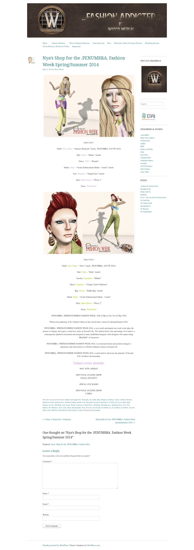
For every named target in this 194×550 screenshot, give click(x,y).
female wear (81, 402)
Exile (142, 152)
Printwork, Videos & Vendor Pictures (128, 43)
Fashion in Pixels (48, 402)
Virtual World (62, 410)
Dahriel (123, 399)
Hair (124, 402)
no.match (143, 163)
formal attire (103, 402)
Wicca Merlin (58, 69)
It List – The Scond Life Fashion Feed (153, 197)
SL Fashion (124, 407)
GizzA (120, 402)
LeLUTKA (144, 155)
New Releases (53, 407)
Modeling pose (106, 405)
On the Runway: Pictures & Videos (56, 46)
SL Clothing (116, 407)
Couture (116, 399)
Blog (98, 399)
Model (73, 405)
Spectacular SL (145, 206)
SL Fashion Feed (146, 203)
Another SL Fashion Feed (149, 186)
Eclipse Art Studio (146, 149)
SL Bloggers (144, 209)
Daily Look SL (145, 192)
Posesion (89, 407)
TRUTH (54, 410)
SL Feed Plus (145, 200)
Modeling (97, 405)
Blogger (103, 399)
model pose (80, 405)
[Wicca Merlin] (97, 20)
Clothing (110, 399)
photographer (76, 407)
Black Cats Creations (147, 138)
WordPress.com (93, 545)
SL (110, 407)
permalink (96, 410)
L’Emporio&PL (145, 157)
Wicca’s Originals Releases (79, 43)
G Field (111, 402)
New (124, 405)
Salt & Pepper (145, 169)
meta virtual (66, 405)
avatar (94, 399)
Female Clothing (70, 402)
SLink (44, 410)
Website (46, 514)
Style (48, 410)
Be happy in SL (145, 189)
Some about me (99, 43)
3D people (84, 399)
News (60, 407)
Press (109, 43)
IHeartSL (143, 194)
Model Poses (88, 405)
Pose (83, 407)
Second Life (96, 407)
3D (79, 399)
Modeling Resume (152, 43)
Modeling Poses (117, 405)
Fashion (67, 399)
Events (62, 399)
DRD (142, 146)
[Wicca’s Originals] (153, 79)
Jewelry (51, 405)
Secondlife (104, 407)
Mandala (58, 405)
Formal (95, 402)
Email (46, 504)
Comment (47, 461)
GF (116, 402)
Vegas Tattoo (144, 172)
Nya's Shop (67, 407)
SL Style (131, 407)
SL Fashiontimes (146, 211)
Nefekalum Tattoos (146, 160)
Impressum (76, 46)
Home (45, 43)
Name (46, 493)
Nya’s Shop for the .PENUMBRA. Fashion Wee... (71, 444)
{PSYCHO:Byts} (146, 166)
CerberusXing (145, 140)
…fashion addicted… (58, 43)
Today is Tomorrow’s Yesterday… (58, 419)
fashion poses (59, 402)
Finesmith (89, 402)
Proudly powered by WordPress (55, 545)
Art (90, 399)
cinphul (142, 143)
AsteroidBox (144, 135)
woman (80, 410)
